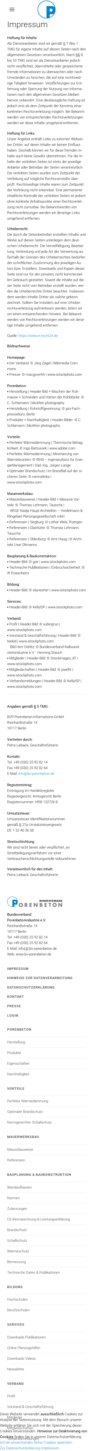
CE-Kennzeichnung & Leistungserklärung (38, 1219)
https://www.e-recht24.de (38, 336)
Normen (13, 1198)
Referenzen (16, 1160)
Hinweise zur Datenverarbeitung (40, 978)
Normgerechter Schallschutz (29, 1122)
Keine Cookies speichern (53, 1442)
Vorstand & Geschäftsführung (30, 1407)
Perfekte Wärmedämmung (27, 1101)
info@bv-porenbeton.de (36, 773)
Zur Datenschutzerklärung (20, 1448)
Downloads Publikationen (26, 1337)
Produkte (14, 1053)
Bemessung (16, 1262)
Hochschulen (17, 1299)
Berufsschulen (18, 1310)
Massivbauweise (20, 1149)
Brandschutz (17, 1230)
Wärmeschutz (18, 1251)
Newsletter (15, 1369)
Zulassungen (17, 1209)
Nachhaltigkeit (18, 1074)
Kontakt (15, 996)
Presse (14, 1006)
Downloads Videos (21, 1358)
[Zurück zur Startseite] (46, 9)
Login (12, 1015)
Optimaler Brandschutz (25, 1112)
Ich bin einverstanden (16, 1442)
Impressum (18, 969)
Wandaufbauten (19, 1187)
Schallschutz (17, 1240)
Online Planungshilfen (23, 1348)
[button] (12, 9)
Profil (11, 1396)
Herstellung (16, 1042)
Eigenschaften (18, 1063)
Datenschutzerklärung (31, 987)
